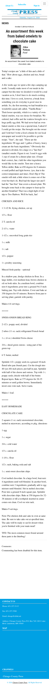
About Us (9, 5)
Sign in (36, 5)
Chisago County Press (13, 676)
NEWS (5, 23)
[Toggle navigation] (44, 3)
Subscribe (22, 4)
